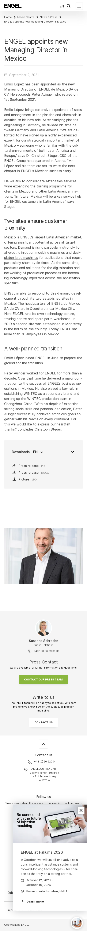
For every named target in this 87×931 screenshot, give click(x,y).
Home (8, 17)
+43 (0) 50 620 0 (44, 761)
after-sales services (61, 181)
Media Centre (25, 17)
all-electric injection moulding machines (34, 252)
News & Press (48, 17)
